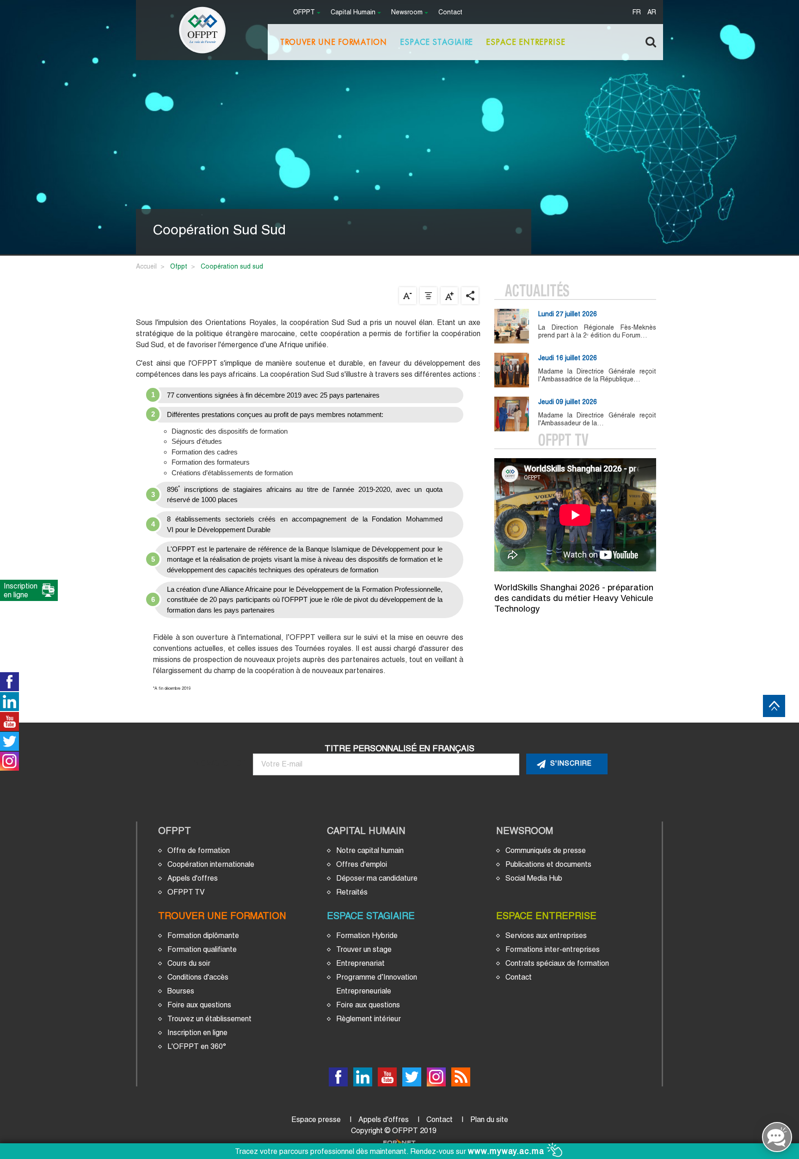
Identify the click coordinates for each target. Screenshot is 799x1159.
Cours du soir (188, 963)
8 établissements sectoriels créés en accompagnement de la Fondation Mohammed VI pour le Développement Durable (305, 524)
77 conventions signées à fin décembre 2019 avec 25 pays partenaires (273, 395)
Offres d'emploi (361, 864)
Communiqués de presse (545, 850)
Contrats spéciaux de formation (557, 963)
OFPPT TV (186, 892)
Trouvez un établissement (209, 1018)
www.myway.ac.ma (507, 1151)
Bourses (180, 991)
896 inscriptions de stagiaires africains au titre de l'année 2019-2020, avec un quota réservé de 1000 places (305, 493)
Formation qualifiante (202, 949)
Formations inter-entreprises (552, 949)
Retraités (352, 892)
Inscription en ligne (197, 1032)
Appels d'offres (192, 878)
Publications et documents (548, 864)
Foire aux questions (199, 1004)
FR (637, 13)
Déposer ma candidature (377, 878)
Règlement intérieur (368, 1018)
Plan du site (489, 1119)
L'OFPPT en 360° (196, 1046)
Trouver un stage (364, 949)
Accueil (146, 266)
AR (651, 13)
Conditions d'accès (197, 977)
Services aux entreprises (546, 935)
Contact (450, 13)
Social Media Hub (533, 878)
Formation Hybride (367, 935)
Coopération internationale (210, 864)
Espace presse (316, 1119)
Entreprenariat (360, 963)
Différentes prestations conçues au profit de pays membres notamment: (275, 414)
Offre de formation (198, 850)
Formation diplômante (203, 935)
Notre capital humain (370, 850)
